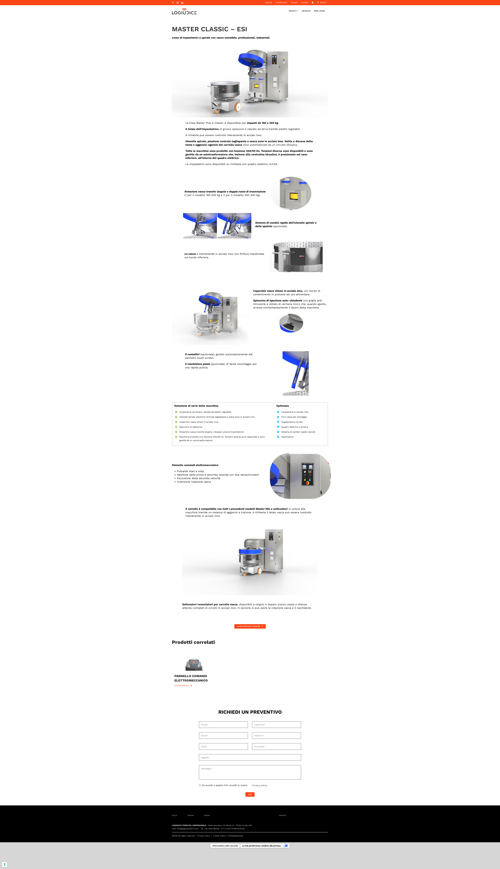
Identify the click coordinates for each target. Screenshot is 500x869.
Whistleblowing (235, 836)
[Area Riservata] (312, 2)
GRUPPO (191, 815)
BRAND (207, 815)
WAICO (174, 815)
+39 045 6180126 (211, 829)
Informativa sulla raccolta (225, 845)
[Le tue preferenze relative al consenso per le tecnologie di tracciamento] (4, 864)
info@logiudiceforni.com (188, 829)
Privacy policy (259, 785)
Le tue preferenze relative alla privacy (261, 845)
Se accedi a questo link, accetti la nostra (224, 785)
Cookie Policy (219, 836)
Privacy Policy (204, 836)
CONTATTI (282, 815)
